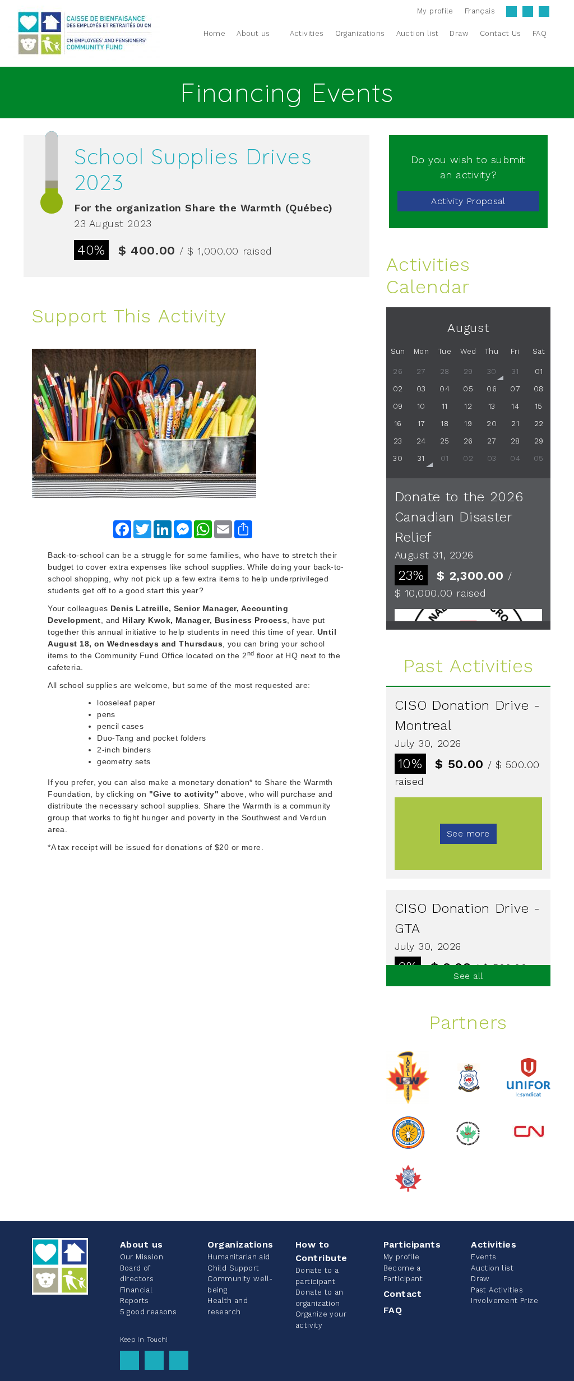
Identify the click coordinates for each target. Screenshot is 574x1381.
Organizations (240, 1244)
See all (468, 976)
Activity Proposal (468, 201)
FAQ (392, 1310)
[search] (559, 33)
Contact (402, 1293)
